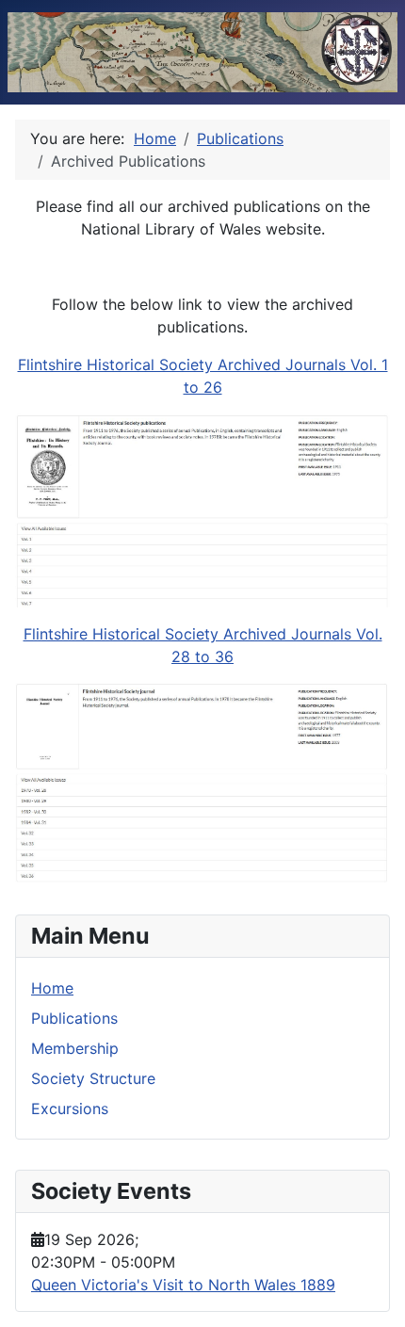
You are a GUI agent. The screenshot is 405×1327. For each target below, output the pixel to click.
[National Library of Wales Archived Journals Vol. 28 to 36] (202, 781)
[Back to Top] (372, 1292)
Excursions (69, 1108)
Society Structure (93, 1078)
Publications (74, 1018)
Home (52, 988)
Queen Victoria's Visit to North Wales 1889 (183, 1284)
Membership (75, 1048)
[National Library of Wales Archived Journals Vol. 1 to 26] (202, 508)
